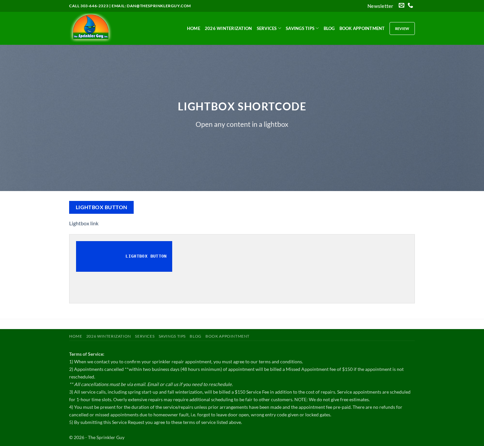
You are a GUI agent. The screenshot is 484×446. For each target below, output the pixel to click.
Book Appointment (362, 28)
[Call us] (410, 6)
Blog (329, 28)
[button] (380, 6)
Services (267, 28)
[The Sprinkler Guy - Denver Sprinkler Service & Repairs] (102, 28)
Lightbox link (83, 223)
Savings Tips (300, 28)
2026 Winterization (228, 28)
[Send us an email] (401, 6)
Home (193, 28)
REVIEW (402, 28)
